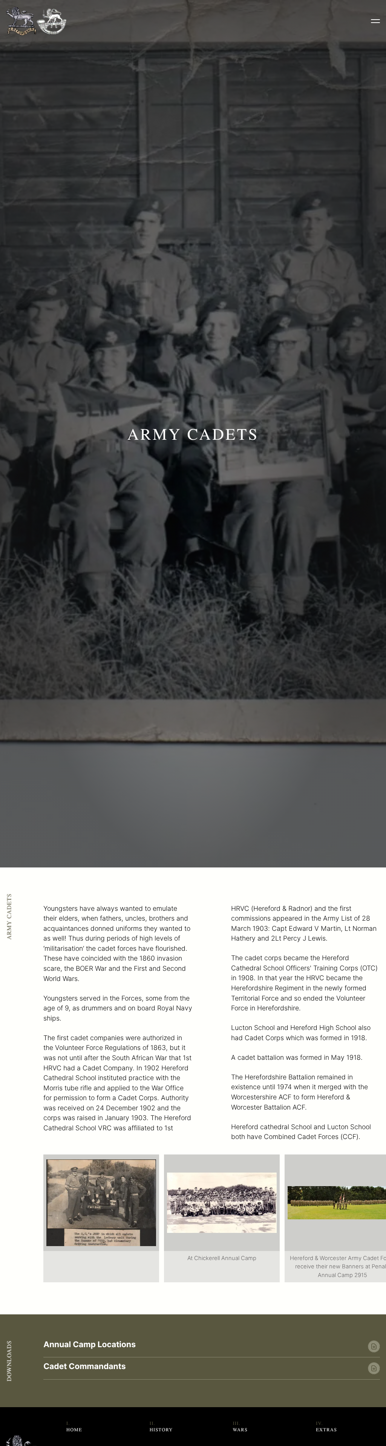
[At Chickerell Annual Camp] (222, 1202)
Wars (240, 1429)
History (161, 1429)
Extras (326, 1429)
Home (74, 1429)
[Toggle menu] (375, 21)
